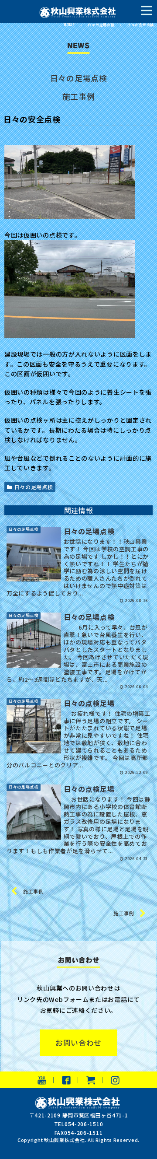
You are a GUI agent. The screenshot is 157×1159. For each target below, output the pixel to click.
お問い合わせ (78, 1042)
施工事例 (78, 96)
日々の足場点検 (78, 78)
